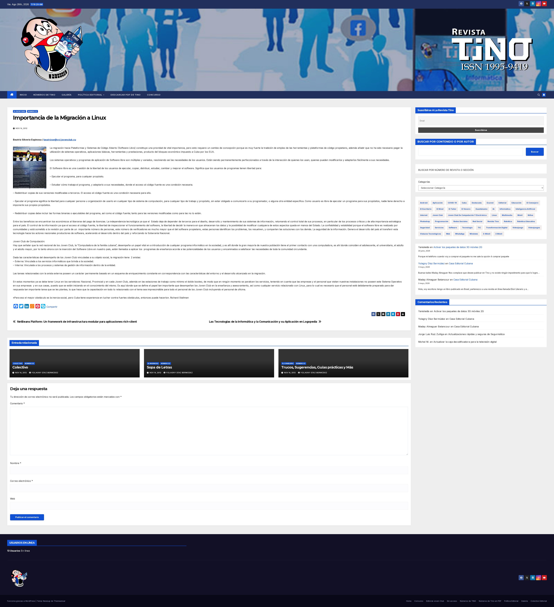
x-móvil (486, 234)
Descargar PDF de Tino (126, 94)
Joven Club (438, 215)
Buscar (535, 151)
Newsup (46, 601)
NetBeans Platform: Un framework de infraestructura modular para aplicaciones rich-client (77, 321)
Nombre (15, 463)
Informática (505, 209)
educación (516, 203)
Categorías (424, 181)
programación (441, 221)
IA (493, 209)
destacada (477, 203)
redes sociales (460, 221)
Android (423, 203)
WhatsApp (459, 234)
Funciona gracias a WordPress (21, 601)
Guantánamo (481, 209)
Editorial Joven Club (435, 601)
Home (408, 601)
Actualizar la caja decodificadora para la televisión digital (465, 341)
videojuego (518, 228)
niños (530, 215)
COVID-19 (452, 203)
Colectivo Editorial (539, 601)
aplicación (438, 203)
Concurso (154, 94)
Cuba (464, 203)
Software (453, 228)
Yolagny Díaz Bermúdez (45, 373)
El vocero (466, 209)
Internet (423, 215)
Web (12, 498)
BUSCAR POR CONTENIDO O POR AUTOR (446, 141)
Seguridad (425, 228)
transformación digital (496, 228)
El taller (452, 209)
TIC (479, 228)
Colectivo (17, 363)
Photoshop (425, 221)
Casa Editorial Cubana (461, 263)
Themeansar (59, 601)
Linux (494, 215)
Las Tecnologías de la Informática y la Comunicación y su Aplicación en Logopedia (263, 321)
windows (474, 234)
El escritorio (19, 111)
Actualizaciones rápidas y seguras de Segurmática (476, 334)
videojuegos (534, 228)
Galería (67, 94)
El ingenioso (153, 363)
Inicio (23, 94)
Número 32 (32, 111)
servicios (439, 228)
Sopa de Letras (159, 367)
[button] (539, 94)
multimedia (507, 215)
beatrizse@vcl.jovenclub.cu (60, 139)
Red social (477, 221)
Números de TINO (44, 94)
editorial (502, 203)
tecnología (467, 228)
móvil (520, 215)
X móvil (498, 234)
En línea (18, 550)
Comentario (17, 403)
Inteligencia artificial (525, 209)
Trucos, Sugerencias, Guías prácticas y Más (317, 367)
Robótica (508, 221)
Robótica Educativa (526, 221)
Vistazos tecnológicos (430, 234)
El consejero (287, 363)
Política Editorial (90, 94)
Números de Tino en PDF (490, 601)
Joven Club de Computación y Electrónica (467, 215)
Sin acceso (452, 601)
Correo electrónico (21, 480)
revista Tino (493, 221)
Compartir (51, 306)
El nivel (440, 209)
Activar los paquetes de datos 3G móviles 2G (457, 247)
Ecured (490, 203)
